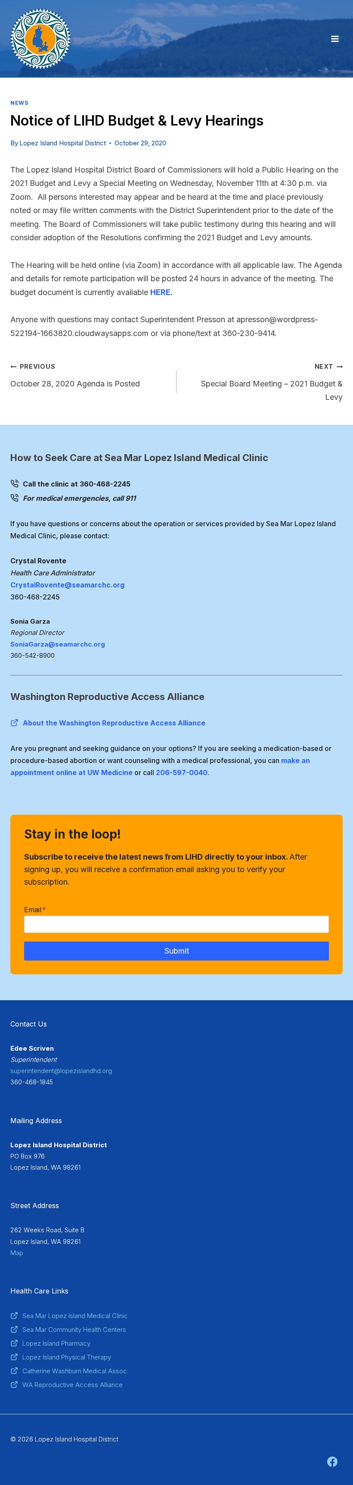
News (19, 103)
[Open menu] (335, 38)
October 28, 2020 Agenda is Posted (75, 375)
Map (16, 1253)
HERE (160, 292)
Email (35, 909)
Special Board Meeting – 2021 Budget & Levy (272, 382)
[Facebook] (332, 1461)
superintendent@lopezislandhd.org (61, 1071)
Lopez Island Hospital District (62, 143)
